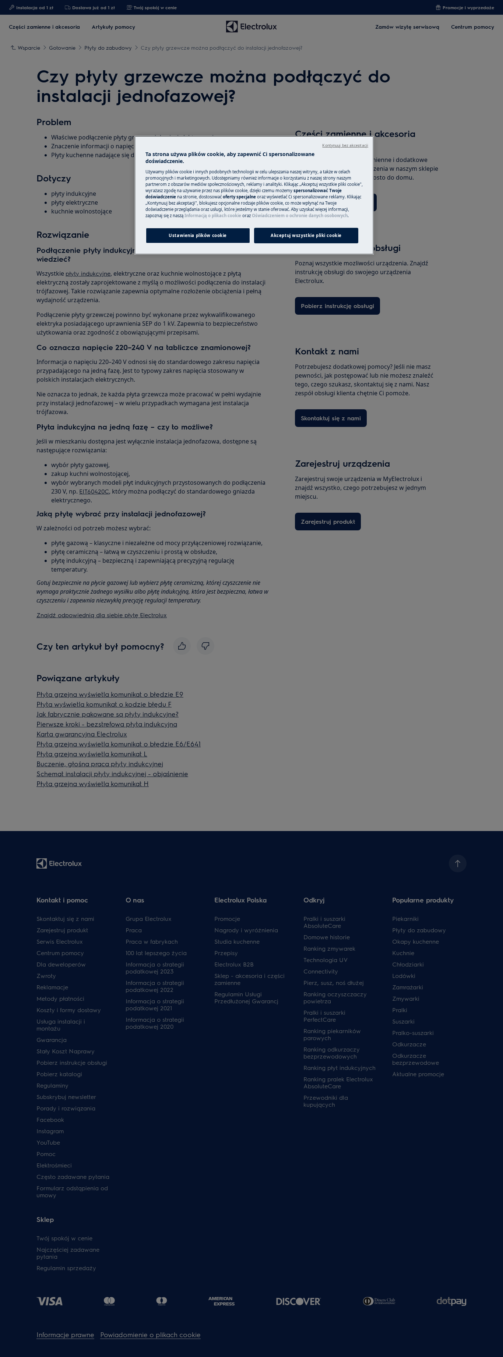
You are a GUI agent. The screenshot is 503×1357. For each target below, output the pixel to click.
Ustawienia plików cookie (198, 235)
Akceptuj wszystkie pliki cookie (306, 235)
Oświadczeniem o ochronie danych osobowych (300, 215)
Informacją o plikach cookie (212, 215)
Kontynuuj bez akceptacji (345, 145)
